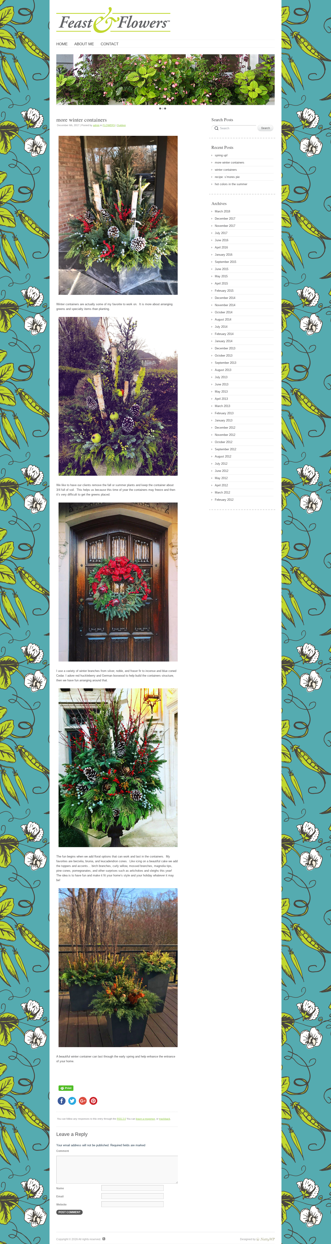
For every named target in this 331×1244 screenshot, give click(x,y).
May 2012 (221, 478)
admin (96, 125)
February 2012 (224, 499)
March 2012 (222, 492)
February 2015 (224, 290)
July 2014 (221, 326)
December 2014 (225, 298)
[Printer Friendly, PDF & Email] (66, 1092)
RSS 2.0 (121, 1118)
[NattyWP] (265, 1239)
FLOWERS (109, 125)
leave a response (145, 1118)
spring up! (221, 155)
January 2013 (223, 420)
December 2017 (225, 218)
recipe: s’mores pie (227, 177)
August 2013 (223, 370)
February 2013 (224, 413)
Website (61, 1204)
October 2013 (223, 355)
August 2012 (223, 456)
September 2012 (225, 449)
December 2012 (225, 427)
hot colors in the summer (231, 184)
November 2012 (225, 435)
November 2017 (225, 225)
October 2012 (223, 442)
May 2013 (221, 391)
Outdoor (121, 125)
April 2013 (221, 398)
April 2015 (221, 283)
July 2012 (221, 463)
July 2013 (221, 377)
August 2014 (223, 319)
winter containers (226, 169)
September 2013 (225, 362)
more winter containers (229, 162)
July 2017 (221, 233)
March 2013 (222, 406)
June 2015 (221, 269)
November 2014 (225, 305)
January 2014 (223, 341)
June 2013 (221, 384)
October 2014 (223, 312)
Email (59, 1196)
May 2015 (221, 276)
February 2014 (224, 334)
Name (60, 1188)
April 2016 (221, 247)
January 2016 (223, 254)
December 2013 (225, 348)
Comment (62, 1151)
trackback (164, 1118)
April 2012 (221, 485)
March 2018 (222, 211)
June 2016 (221, 240)
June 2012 (221, 471)
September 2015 (225, 262)
